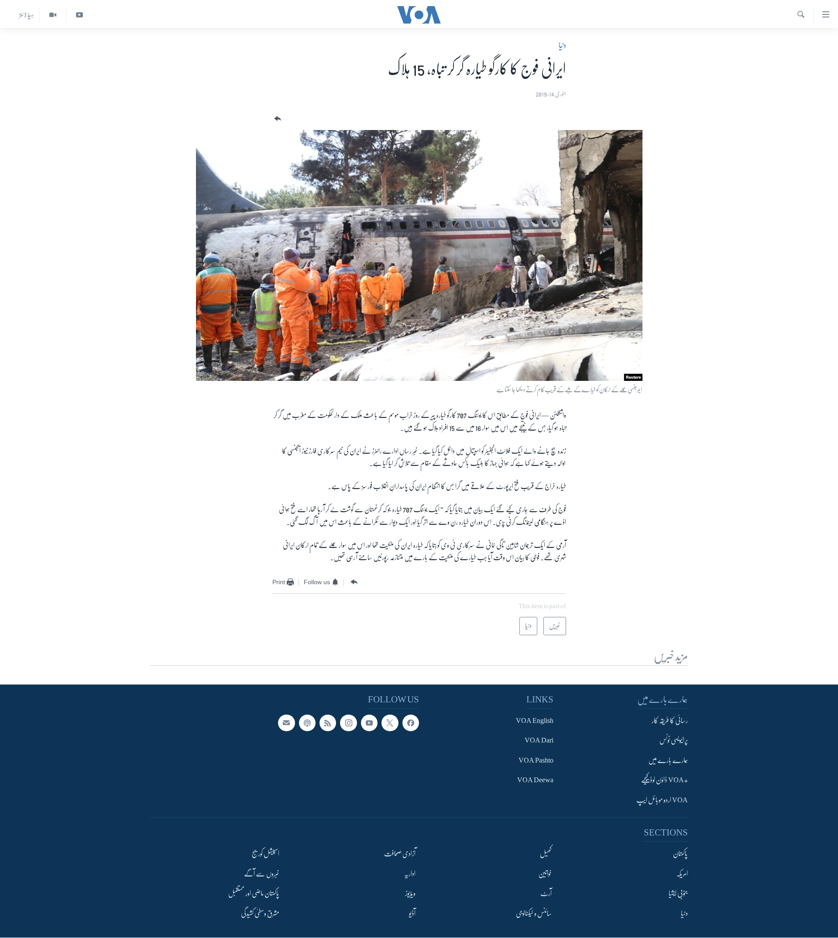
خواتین (545, 874)
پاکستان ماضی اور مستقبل (253, 894)
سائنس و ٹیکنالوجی (534, 914)
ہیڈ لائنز (26, 15)
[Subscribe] (286, 723)
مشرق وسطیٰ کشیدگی (260, 914)
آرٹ (546, 894)
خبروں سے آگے (261, 874)
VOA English (534, 721)
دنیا (562, 45)
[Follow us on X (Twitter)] (389, 723)
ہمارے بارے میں (668, 760)
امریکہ (682, 874)
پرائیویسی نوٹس (673, 741)
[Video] (52, 15)
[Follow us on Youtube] (369, 723)
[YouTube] (79, 15)
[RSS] (327, 723)
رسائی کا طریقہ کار (670, 721)
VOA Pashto (536, 760)
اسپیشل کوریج (265, 854)
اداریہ (410, 874)
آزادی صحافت (400, 854)
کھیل (546, 854)
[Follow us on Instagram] (348, 723)
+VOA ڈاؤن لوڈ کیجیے (664, 780)
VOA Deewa (535, 780)
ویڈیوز (410, 894)
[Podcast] (307, 723)
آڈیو (412, 914)
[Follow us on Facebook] (410, 723)
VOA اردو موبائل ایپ (662, 800)
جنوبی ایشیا (678, 894)
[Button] (276, 119)
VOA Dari (539, 741)
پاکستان (680, 854)
